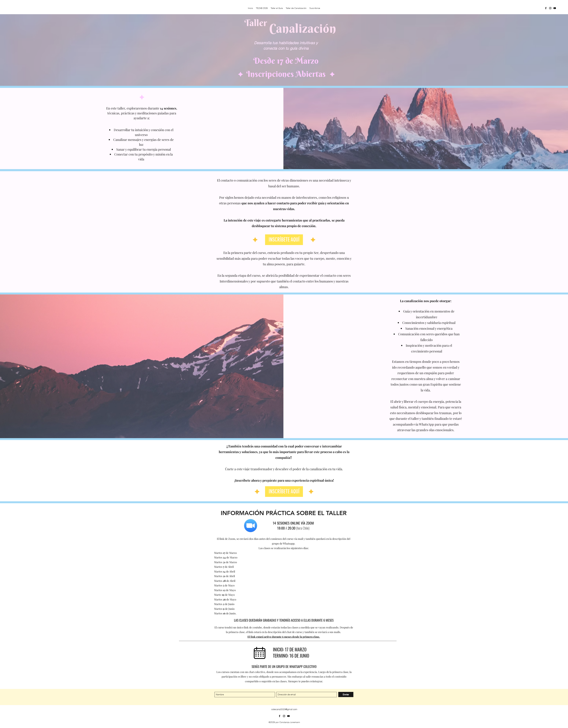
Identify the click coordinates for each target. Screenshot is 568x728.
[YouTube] (554, 8)
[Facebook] (545, 8)
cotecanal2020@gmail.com (284, 709)
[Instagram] (550, 8)
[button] (284, 239)
